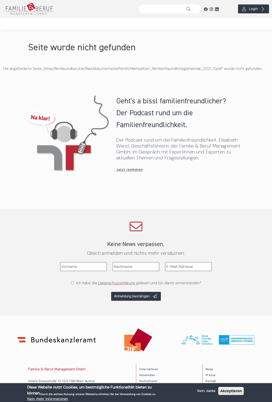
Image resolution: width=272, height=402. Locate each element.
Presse (210, 375)
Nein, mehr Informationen (47, 399)
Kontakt (211, 381)
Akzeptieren (231, 391)
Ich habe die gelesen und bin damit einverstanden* (138, 282)
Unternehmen (148, 369)
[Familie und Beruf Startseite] (68, 9)
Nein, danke (206, 391)
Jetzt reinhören (129, 170)
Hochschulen (148, 381)
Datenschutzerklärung (116, 282)
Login (253, 9)
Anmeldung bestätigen (132, 296)
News (209, 369)
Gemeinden (147, 375)
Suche (190, 8)
